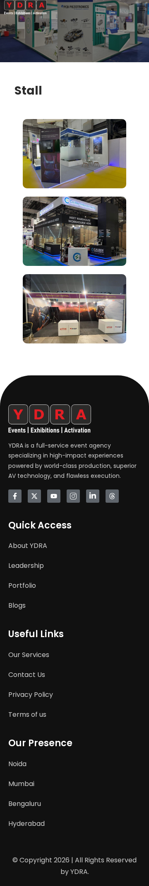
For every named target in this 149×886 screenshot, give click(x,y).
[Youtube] (53, 496)
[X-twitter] (34, 496)
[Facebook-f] (15, 496)
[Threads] (112, 496)
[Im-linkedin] (92, 496)
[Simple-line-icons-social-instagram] (73, 496)
